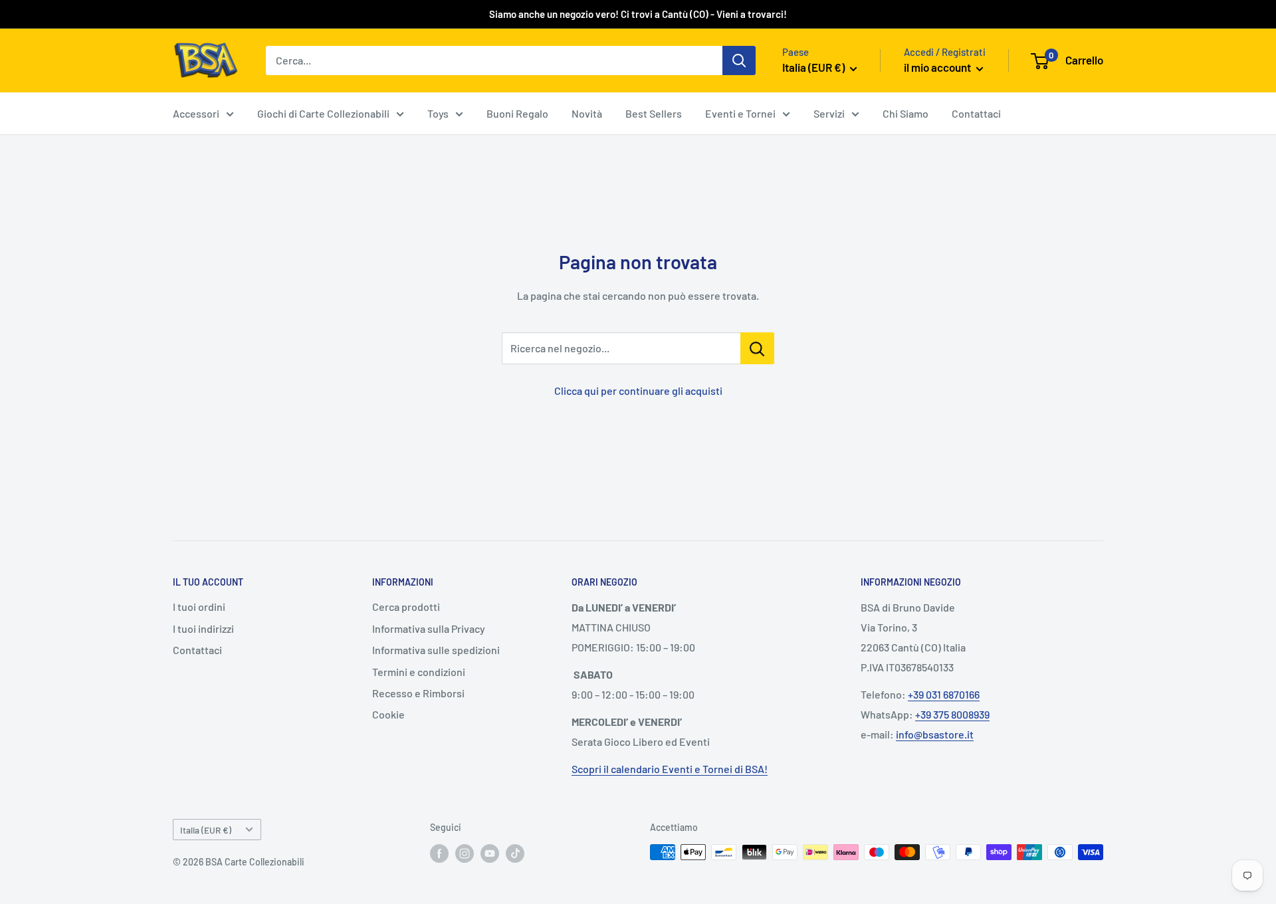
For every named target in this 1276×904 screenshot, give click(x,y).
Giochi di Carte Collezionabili (323, 113)
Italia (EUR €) (205, 830)
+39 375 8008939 (952, 714)
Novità (587, 113)
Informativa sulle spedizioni (436, 649)
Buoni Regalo (517, 113)
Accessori (196, 113)
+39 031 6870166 (944, 694)
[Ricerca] (739, 60)
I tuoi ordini (199, 606)
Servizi (829, 113)
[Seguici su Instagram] (464, 853)
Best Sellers (653, 113)
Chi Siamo (905, 113)
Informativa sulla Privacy (428, 628)
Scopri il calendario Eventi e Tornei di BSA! (670, 768)
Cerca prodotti (406, 606)
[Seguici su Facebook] (439, 853)
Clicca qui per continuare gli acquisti (638, 390)
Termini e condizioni (418, 671)
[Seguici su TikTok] (515, 853)
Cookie (388, 714)
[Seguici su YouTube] (489, 853)
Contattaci (976, 113)
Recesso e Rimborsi (418, 693)
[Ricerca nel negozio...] (757, 348)
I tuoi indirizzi (203, 628)
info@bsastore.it (935, 734)
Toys (438, 113)
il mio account (938, 67)
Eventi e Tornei (740, 113)
